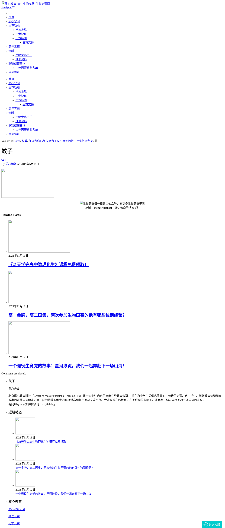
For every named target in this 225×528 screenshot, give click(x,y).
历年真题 (14, 46)
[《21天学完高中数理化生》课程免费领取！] (39, 251)
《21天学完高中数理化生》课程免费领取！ (48, 264)
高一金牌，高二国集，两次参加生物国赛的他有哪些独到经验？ (67, 315)
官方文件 (28, 42)
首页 (11, 17)
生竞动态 (14, 25)
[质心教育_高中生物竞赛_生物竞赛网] (25, 3)
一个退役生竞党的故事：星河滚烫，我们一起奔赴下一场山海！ (67, 366)
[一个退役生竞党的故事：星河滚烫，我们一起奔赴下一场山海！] (39, 352)
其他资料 (21, 59)
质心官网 (14, 21)
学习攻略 (21, 29)
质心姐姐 (11, 164)
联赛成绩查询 (16, 63)
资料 (11, 50)
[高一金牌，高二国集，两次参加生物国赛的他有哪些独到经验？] (39, 302)
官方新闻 (21, 38)
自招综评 (14, 72)
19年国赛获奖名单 (26, 67)
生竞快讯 (21, 34)
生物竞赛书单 (23, 55)
